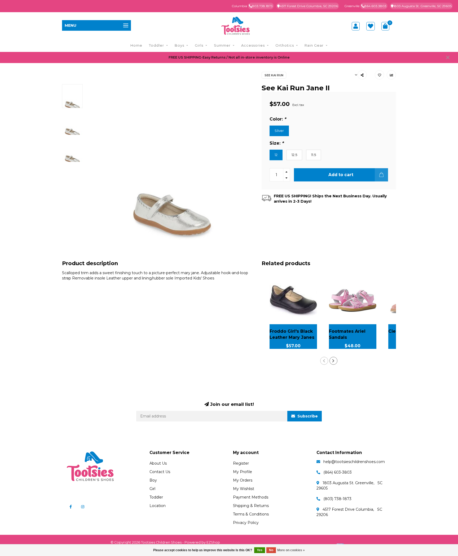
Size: (277, 143)
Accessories (253, 45)
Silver (279, 131)
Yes (259, 550)
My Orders (242, 480)
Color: (278, 119)
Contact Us (159, 471)
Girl (152, 488)
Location (157, 505)
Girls (199, 45)
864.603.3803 (375, 6)
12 (276, 155)
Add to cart (340, 174)
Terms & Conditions (251, 514)
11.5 (313, 155)
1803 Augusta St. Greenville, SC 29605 (422, 6)
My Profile (242, 471)
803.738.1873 (262, 6)
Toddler (156, 45)
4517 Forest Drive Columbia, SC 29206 (309, 6)
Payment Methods (250, 497)
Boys (179, 45)
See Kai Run (274, 75)
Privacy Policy (246, 522)
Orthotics (284, 45)
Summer (222, 45)
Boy (153, 480)
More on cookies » (291, 550)
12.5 (294, 155)
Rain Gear (314, 45)
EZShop (213, 542)
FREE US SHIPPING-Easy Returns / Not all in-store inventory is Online (229, 57)
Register (241, 463)
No (271, 550)
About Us (158, 463)
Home (136, 45)
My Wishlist (243, 488)
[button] (324, 361)
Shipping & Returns (251, 505)
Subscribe (307, 416)
